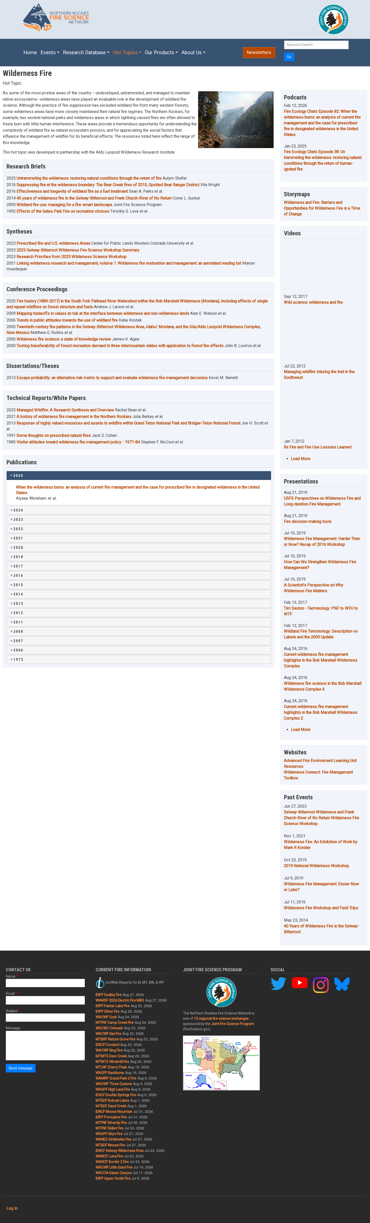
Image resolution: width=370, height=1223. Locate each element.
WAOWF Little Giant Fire (114, 1167)
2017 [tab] (18, 566)
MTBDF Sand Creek (111, 1106)
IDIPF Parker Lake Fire (113, 1006)
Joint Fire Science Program (232, 1024)
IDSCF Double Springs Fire (116, 1095)
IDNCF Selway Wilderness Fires (120, 1151)
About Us (191, 52)
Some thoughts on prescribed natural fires (54, 435)
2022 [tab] (18, 529)
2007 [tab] (18, 641)
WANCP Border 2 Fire (112, 1162)
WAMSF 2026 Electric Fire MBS (120, 1000)
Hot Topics (125, 52)
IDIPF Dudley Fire (109, 995)
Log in (12, 1208)
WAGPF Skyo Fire (109, 1134)
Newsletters (259, 52)
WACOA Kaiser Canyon (114, 1173)
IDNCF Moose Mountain (114, 1112)
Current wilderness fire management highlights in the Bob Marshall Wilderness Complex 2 (320, 712)
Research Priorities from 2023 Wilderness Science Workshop (72, 256)
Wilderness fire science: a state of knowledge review (64, 339)
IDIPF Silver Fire (108, 1011)
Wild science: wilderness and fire (313, 302)
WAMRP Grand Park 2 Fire (116, 1078)
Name (10, 976)
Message (13, 1027)
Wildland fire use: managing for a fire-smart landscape (64, 204)
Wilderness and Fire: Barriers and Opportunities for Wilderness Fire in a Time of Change (322, 208)
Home (30, 52)
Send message (20, 1067)
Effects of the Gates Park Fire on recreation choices (63, 211)
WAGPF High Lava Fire (113, 1089)
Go (289, 57)
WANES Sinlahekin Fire (113, 1139)
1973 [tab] (18, 659)
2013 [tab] (18, 603)
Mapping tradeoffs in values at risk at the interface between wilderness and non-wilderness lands (103, 313)
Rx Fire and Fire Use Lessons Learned (317, 447)
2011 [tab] (18, 622)
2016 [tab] (18, 575)
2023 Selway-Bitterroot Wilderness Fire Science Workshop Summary (78, 250)
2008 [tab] (18, 631)
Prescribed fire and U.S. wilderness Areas (53, 243)
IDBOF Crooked (107, 1045)
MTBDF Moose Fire (110, 1145)
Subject (12, 1010)
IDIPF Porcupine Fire (111, 1117)
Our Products (159, 52)
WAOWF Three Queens (114, 1084)
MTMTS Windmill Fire (112, 1062)
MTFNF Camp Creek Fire (115, 1022)
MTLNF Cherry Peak (111, 1067)
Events (48, 52)
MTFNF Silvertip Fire (111, 1123)
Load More (300, 458)
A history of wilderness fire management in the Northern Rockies (74, 416)
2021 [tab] (18, 538)
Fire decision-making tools (307, 521)
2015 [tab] (18, 585)
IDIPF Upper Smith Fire (113, 1178)
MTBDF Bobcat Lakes (112, 1100)
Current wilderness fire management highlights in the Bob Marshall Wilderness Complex (320, 660)
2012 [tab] (18, 613)
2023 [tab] (18, 519)
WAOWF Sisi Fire (108, 1034)
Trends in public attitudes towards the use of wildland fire (67, 320)
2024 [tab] (18, 510)
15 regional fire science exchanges (221, 1018)
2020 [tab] (18, 547)
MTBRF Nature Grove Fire (115, 1039)
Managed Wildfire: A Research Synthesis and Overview (65, 410)
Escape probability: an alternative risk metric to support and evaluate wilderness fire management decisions (112, 377)
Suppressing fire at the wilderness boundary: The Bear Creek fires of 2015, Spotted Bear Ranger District (108, 184)
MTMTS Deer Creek (111, 1056)
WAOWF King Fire (109, 1050)
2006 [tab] (18, 650)
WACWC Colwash (109, 1028)
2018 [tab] (18, 557)
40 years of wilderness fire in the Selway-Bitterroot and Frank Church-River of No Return (94, 198)
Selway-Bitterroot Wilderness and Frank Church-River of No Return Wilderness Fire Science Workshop (321, 818)
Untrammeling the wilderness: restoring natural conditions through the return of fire (89, 178)
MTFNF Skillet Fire (110, 1128)
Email (10, 993)
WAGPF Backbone (110, 1073)
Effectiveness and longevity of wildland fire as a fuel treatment (72, 191)
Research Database (84, 52)
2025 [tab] (18, 475)
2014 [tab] (18, 594)
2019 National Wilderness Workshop (316, 865)
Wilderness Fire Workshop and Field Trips (321, 907)
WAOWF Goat (106, 1017)
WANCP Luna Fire (109, 1156)
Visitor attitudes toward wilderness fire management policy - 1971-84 (78, 442)
